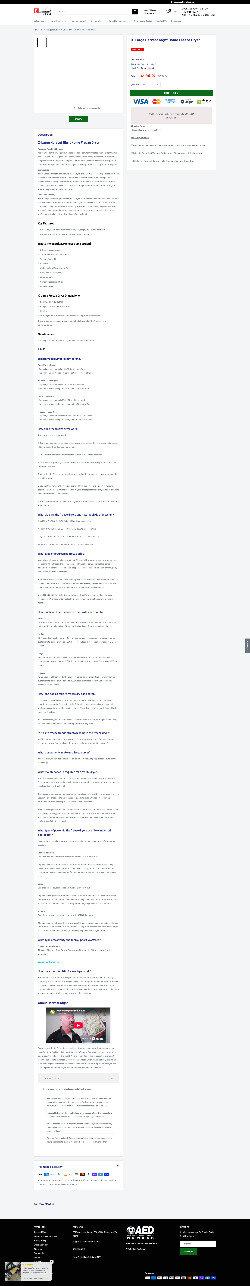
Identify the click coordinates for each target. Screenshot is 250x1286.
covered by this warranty (49, 961)
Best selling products (49, 30)
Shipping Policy (98, 21)
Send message (125, 37)
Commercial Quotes (143, 21)
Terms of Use (40, 1232)
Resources (176, 21)
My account (149, 13)
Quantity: (135, 84)
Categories (39, 21)
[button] (78, 1078)
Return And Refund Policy (45, 1236)
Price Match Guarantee (119, 21)
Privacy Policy (40, 1240)
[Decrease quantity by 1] (144, 84)
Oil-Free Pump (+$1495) (143, 68)
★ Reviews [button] (247, 645)
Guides (37, 1257)
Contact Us (162, 21)
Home (36, 30)
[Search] (135, 11)
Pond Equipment (78, 21)
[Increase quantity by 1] (157, 84)
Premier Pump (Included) (144, 64)
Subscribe (188, 1251)
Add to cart (172, 93)
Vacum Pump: (138, 59)
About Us (38, 1249)
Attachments (57, 21)
